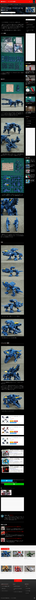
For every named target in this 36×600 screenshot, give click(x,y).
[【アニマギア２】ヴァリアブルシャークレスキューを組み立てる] (3, 533)
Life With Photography (30, 24)
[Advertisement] (20, 503)
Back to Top (18, 580)
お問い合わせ (3, 588)
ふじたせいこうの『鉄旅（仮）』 (18, 591)
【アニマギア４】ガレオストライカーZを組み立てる (32, 170)
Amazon (12, 431)
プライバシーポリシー (5, 590)
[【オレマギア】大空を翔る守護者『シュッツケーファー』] (28, 181)
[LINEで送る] (14, 484)
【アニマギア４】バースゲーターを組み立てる (32, 165)
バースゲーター (13, 12)
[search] (34, 19)
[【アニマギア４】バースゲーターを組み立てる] (28, 166)
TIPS (20, 4)
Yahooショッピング (13, 422)
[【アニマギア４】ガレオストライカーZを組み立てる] (28, 171)
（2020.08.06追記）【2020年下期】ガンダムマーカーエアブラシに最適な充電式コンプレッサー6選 (30, 72)
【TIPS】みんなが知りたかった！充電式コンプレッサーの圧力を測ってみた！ (30, 93)
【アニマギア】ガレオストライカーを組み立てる (13, 526)
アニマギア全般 (16, 4)
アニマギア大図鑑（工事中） (6, 586)
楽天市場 (16, 431)
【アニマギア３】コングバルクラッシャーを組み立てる (29, 575)
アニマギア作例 (10, 4)
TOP (1, 4)
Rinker (13, 418)
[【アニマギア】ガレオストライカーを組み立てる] (3, 528)
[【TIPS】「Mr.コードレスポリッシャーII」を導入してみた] (28, 162)
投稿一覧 (11, 515)
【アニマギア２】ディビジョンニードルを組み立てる (6, 575)
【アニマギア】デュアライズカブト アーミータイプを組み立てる (29, 561)
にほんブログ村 (3, 489)
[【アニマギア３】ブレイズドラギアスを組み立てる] (3, 540)
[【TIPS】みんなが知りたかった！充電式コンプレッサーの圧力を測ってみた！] (28, 176)
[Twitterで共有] (7, 481)
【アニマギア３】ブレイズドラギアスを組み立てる (13, 538)
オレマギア (5, 4)
